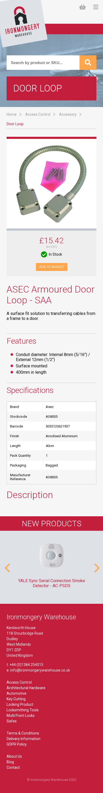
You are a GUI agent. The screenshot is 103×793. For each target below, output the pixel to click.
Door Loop (15, 124)
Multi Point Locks (21, 715)
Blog (10, 762)
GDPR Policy (17, 744)
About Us (14, 756)
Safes (12, 721)
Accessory (68, 114)
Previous (6, 565)
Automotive (16, 693)
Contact (13, 767)
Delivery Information (23, 739)
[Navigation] (95, 7)
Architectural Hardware (26, 688)
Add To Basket (51, 267)
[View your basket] (83, 7)
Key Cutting (16, 699)
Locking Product (20, 704)
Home (12, 114)
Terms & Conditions (23, 733)
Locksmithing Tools (23, 710)
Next (96, 565)
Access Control (37, 114)
